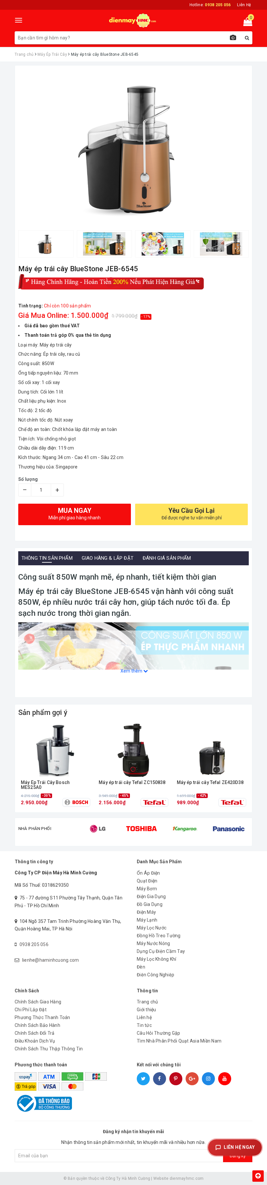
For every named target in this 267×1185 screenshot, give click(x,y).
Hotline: (210, 5)
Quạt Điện (147, 880)
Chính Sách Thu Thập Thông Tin (49, 1048)
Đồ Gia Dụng (149, 904)
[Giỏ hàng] (245, 23)
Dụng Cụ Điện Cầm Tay (161, 951)
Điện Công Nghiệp (155, 974)
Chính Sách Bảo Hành (37, 1025)
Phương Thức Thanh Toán (42, 1017)
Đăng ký (238, 1155)
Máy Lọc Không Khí (156, 959)
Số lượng (28, 479)
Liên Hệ (244, 5)
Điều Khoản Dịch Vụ (35, 1041)
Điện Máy (146, 912)
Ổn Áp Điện (148, 873)
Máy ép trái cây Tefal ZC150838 (132, 782)
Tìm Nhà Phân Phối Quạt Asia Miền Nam (179, 1041)
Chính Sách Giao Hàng (38, 1001)
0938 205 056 (34, 944)
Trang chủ (147, 1001)
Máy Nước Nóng (153, 943)
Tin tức (144, 1025)
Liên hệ (144, 1017)
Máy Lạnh (147, 920)
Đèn (141, 967)
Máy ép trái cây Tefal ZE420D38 (210, 782)
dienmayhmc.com (187, 1178)
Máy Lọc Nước (151, 927)
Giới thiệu (146, 1009)
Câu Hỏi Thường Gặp (158, 1033)
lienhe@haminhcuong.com (50, 960)
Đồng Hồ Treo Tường (159, 935)
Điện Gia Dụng (151, 896)
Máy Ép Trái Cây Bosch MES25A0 (45, 785)
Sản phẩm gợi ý (42, 712)
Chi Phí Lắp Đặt (31, 1009)
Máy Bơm (147, 888)
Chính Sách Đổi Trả (35, 1033)
